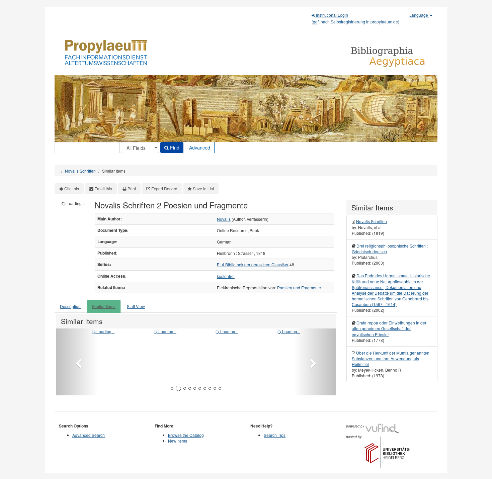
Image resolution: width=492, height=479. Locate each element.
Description (70, 306)
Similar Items (103, 306)
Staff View (136, 306)
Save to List (203, 188)
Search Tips (274, 435)
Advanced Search (88, 435)
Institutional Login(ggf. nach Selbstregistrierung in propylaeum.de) (355, 18)
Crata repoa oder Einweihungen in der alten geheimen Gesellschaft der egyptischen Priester (389, 328)
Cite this (71, 188)
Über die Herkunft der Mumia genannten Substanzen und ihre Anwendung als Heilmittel (390, 358)
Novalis (224, 219)
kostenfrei (226, 276)
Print (132, 188)
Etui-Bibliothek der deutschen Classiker (253, 264)
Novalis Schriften (80, 171)
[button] (77, 361)
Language (419, 15)
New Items (177, 441)
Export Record (164, 188)
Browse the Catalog (186, 435)
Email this (103, 188)
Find (174, 147)
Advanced (199, 147)
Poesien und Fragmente (299, 287)
